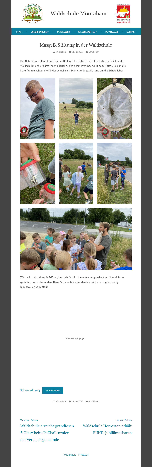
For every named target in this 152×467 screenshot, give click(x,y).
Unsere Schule (39, 31)
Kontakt (131, 31)
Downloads (111, 31)
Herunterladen (53, 390)
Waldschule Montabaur (79, 13)
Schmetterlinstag (30, 390)
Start (19, 31)
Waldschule (61, 51)
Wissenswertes (86, 31)
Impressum (83, 455)
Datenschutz (70, 455)
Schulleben (63, 31)
